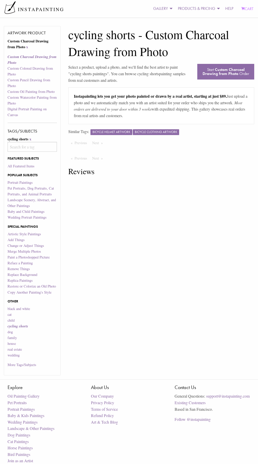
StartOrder (226, 71)
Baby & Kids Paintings (26, 415)
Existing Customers (190, 402)
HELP (229, 8)
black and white (19, 308)
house (12, 343)
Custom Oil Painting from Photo (31, 91)
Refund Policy (102, 415)
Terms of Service (104, 409)
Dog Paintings (19, 434)
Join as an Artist (20, 460)
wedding (14, 355)
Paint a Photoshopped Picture (29, 257)
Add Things (16, 239)
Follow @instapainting (193, 419)
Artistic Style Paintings (24, 233)
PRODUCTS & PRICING (196, 8)
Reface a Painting (20, 263)
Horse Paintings (20, 447)
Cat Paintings (18, 441)
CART (249, 8)
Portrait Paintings (20, 182)
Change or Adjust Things (26, 245)
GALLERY (160, 8)
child (11, 320)
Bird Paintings (19, 454)
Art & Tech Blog (104, 422)
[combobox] (32, 147)
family (12, 337)
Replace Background (22, 274)
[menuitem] (161, 9)
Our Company (102, 396)
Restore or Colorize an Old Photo (32, 286)
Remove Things (19, 268)
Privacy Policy (102, 402)
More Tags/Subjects (22, 364)
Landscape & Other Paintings (31, 428)
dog (10, 331)
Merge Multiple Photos (24, 251)
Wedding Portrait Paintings (27, 217)
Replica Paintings (20, 280)
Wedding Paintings (23, 422)
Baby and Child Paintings (26, 211)
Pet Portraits (17, 402)
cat (10, 314)
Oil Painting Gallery (24, 396)
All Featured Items (21, 166)
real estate (15, 349)
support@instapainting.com (228, 396)
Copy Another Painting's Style (29, 292)
